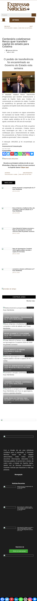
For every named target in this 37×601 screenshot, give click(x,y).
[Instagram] (28, 154)
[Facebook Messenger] (32, 154)
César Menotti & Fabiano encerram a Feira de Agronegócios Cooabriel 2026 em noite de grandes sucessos (23, 230)
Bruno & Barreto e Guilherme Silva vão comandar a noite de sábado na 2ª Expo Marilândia (23, 209)
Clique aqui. (25, 167)
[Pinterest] (12, 154)
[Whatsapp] (20, 154)
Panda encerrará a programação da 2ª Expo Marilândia (23, 188)
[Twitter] (8, 154)
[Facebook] (4, 154)
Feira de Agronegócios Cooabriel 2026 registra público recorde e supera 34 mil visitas (22, 250)
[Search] (34, 14)
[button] (3, 19)
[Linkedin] (16, 154)
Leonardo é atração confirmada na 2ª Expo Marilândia (23, 269)
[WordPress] (24, 154)
